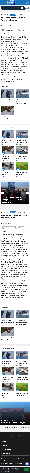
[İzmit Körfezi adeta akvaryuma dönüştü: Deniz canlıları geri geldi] (22, 169)
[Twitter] (15, 435)
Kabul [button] (26, 470)
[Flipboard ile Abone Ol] (21, 30)
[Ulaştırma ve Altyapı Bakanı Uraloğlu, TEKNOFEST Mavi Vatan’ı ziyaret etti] (15, 193)
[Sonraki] (27, 193)
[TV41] (11, 3)
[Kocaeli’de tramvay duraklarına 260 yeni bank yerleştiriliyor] (8, 169)
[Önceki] (2, 193)
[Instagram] (20, 435)
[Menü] (2, 3)
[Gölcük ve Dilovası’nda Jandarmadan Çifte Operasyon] (15, 413)
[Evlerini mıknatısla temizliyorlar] (7, 113)
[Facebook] (10, 435)
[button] (27, 3)
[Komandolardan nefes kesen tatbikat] (7, 97)
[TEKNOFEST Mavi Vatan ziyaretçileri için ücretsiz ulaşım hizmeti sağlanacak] (22, 153)
